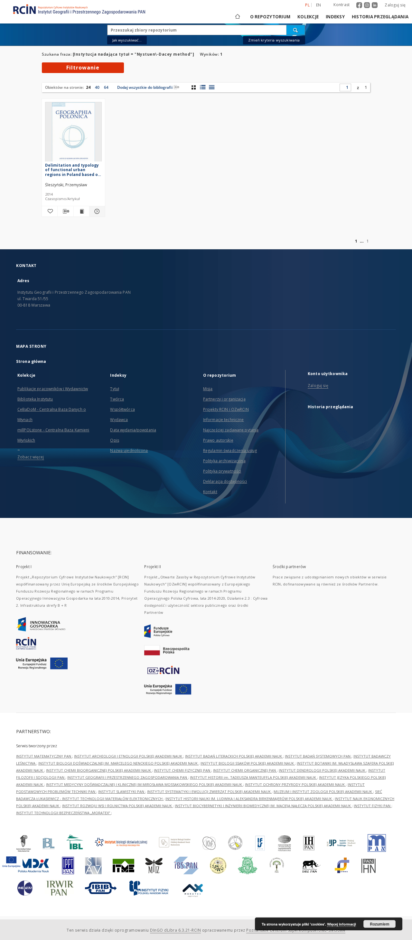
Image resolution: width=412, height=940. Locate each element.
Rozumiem (379, 924)
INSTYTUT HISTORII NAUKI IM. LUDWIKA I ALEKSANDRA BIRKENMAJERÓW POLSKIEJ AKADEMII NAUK (249, 798)
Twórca (117, 399)
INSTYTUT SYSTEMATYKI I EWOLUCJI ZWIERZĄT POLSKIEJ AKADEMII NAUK (209, 791)
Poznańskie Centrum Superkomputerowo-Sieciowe (295, 930)
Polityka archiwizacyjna (224, 461)
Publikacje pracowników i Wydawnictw (52, 389)
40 (97, 87)
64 (106, 87)
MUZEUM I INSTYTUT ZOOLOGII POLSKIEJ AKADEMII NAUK (323, 791)
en (318, 5)
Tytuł (114, 389)
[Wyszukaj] (295, 30)
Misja (208, 389)
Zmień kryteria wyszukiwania (274, 40)
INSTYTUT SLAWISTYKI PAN (121, 791)
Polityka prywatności (222, 471)
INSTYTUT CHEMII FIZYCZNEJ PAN (182, 770)
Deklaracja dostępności (225, 481)
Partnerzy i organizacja (224, 399)
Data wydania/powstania (133, 430)
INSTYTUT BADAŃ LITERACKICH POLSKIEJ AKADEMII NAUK (234, 756)
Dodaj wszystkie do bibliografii (145, 87)
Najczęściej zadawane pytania (230, 430)
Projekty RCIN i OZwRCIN (226, 409)
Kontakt (210, 491)
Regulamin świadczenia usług (230, 450)
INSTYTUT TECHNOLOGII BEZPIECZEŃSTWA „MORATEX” (63, 812)
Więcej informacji (341, 924)
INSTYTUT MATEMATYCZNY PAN (44, 756)
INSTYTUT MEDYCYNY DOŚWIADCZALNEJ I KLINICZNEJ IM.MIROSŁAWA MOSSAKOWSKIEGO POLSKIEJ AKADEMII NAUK (144, 784)
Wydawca (119, 419)
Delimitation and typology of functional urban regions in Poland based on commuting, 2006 (72, 169)
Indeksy (335, 17)
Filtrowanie (82, 67)
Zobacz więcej (30, 457)
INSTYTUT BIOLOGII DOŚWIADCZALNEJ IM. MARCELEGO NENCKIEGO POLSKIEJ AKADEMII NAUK (118, 763)
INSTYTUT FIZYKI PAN (372, 805)
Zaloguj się (395, 5)
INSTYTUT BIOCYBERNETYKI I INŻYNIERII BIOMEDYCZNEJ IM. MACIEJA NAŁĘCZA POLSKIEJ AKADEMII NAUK (263, 805)
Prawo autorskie (218, 440)
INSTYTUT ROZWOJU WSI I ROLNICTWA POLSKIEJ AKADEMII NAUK (117, 805)
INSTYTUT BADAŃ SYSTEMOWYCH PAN (318, 756)
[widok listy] (212, 87)
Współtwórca (122, 409)
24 (88, 87)
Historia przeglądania (380, 17)
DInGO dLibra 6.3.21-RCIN (175, 930)
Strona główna (31, 361)
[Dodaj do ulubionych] (49, 211)
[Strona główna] (237, 16)
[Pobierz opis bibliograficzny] (65, 211)
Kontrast (341, 4)
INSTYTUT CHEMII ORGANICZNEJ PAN (245, 770)
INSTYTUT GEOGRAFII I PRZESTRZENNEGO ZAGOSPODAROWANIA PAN (127, 777)
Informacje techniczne (223, 419)
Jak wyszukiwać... (127, 40)
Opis (114, 440)
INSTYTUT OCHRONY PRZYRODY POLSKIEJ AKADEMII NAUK (295, 784)
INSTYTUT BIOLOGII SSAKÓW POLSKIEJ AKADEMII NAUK (248, 763)
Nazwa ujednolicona (129, 450)
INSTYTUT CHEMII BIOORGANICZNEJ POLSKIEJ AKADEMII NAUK (99, 770)
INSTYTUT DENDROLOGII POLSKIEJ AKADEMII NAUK (322, 770)
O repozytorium (270, 17)
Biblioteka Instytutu (35, 399)
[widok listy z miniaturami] (203, 87)
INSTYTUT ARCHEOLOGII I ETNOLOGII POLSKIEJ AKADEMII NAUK (128, 756)
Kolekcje (308, 17)
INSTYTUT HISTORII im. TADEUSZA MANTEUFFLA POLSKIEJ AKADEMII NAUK (253, 777)
